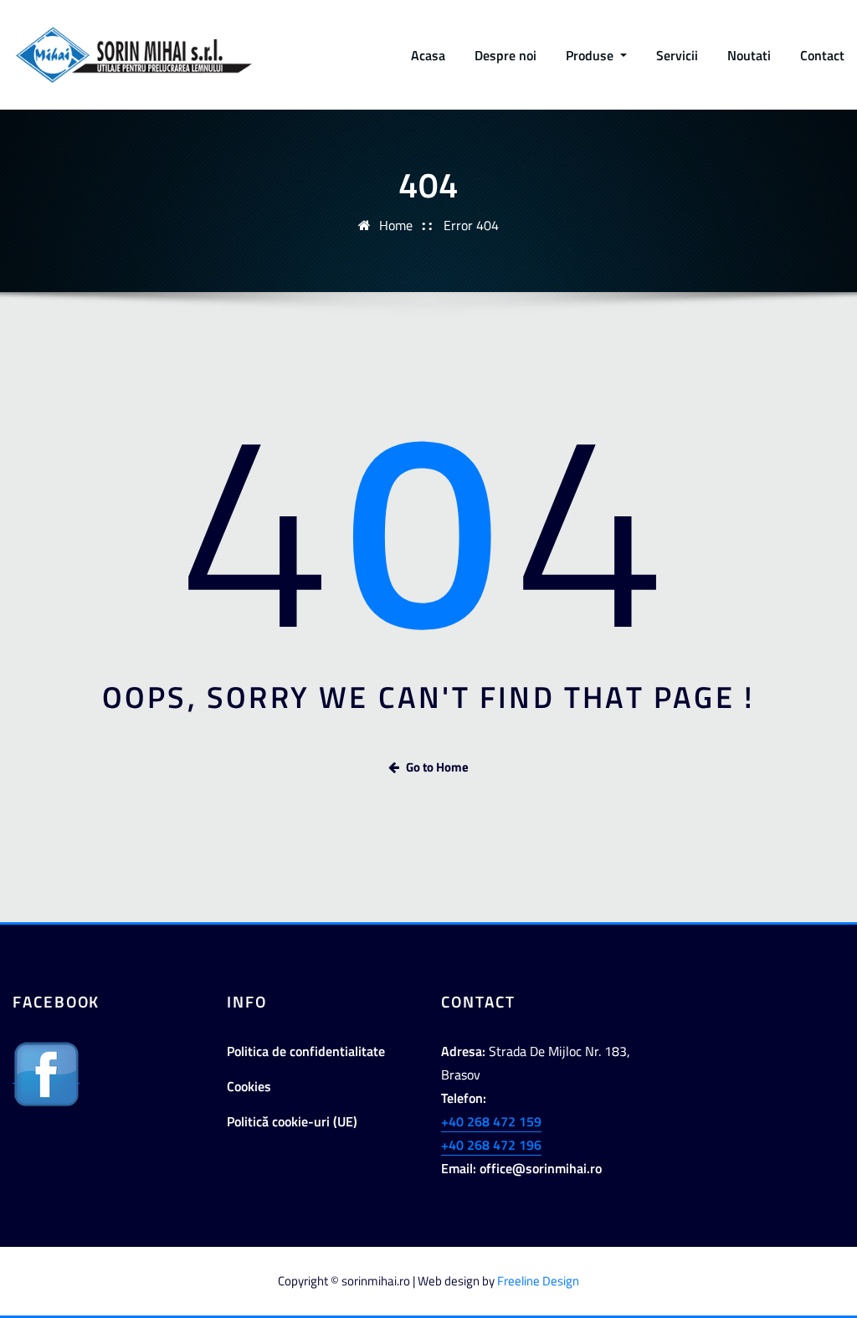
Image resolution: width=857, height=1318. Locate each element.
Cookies (249, 1086)
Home (396, 225)
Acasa (428, 55)
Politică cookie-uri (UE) (292, 1121)
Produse (591, 55)
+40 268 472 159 (491, 1121)
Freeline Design (538, 1280)
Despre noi (505, 55)
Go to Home (437, 767)
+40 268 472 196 (491, 1145)
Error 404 (471, 225)
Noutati (749, 55)
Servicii (677, 55)
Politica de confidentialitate (306, 1051)
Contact (822, 55)
